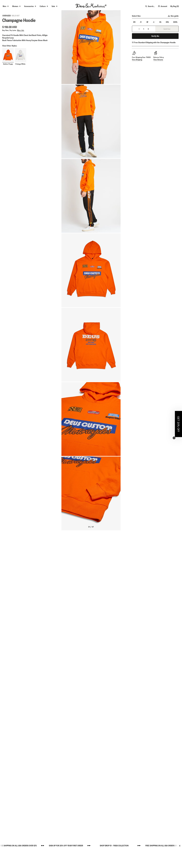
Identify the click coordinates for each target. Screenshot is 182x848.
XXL (167, 22)
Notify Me (155, 36)
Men (4, 6)
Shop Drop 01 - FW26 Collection (94, 845)
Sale (53, 6)
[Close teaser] (174, 437)
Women (15, 6)
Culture (43, 6)
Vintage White (20, 64)
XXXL (175, 22)
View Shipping (137, 59)
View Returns (158, 59)
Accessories (29, 6)
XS (134, 22)
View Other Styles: (9, 46)
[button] (178, 424)
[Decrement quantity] (139, 29)
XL (160, 22)
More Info (20, 30)
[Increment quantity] (148, 29)
